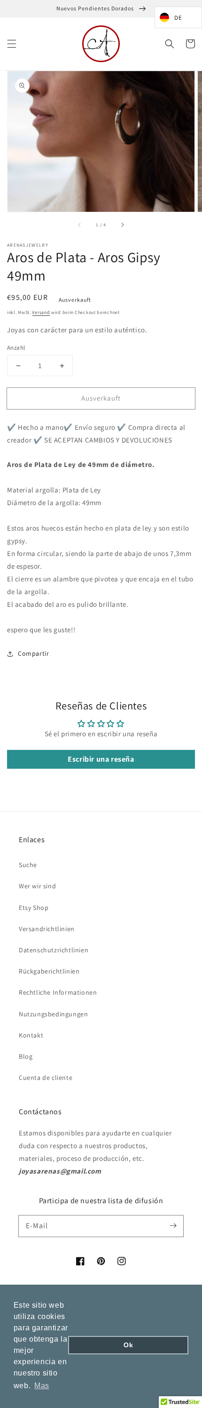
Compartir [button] (33, 653)
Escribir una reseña (101, 759)
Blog (25, 1056)
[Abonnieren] (173, 1225)
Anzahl (16, 348)
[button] (11, 43)
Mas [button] (41, 1386)
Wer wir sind (37, 886)
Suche (28, 865)
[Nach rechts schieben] (122, 225)
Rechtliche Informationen (58, 992)
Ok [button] (128, 1345)
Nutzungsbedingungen (53, 1014)
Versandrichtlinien (47, 929)
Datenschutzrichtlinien (53, 950)
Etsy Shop (33, 907)
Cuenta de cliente (45, 1077)
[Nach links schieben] (80, 225)
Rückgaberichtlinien (49, 971)
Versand (41, 312)
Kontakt (31, 1035)
